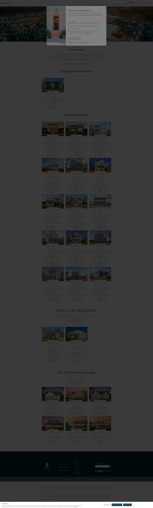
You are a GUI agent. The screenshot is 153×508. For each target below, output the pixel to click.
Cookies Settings (107, 504)
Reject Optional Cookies (117, 504)
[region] (76, 505)
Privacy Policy (75, 506)
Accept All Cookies (127, 504)
